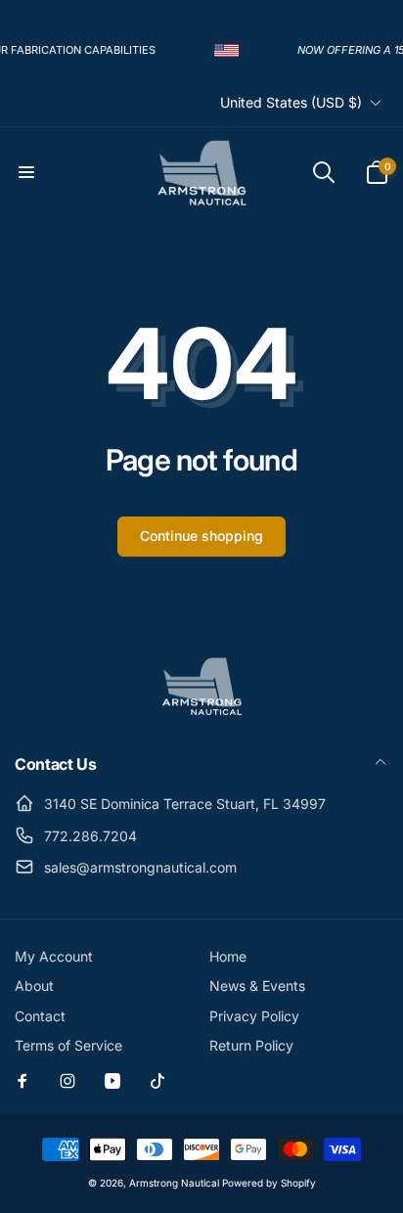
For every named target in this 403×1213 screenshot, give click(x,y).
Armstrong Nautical (174, 1183)
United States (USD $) (291, 102)
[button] (26, 172)
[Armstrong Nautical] (201, 711)
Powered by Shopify (269, 1183)
